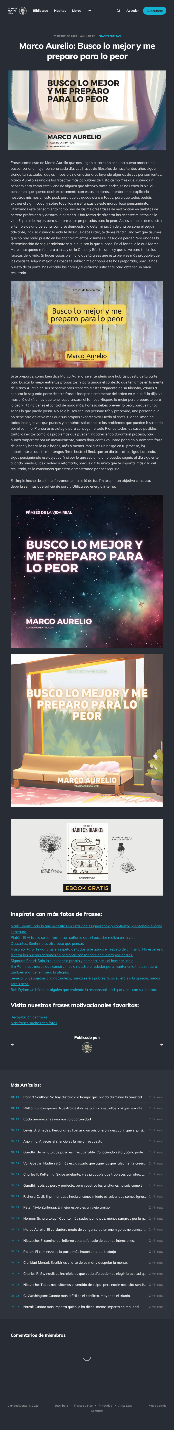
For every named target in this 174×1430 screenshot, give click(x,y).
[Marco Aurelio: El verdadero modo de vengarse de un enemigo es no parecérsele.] (87, 1229)
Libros (76, 11)
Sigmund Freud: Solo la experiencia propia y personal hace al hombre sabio (72, 960)
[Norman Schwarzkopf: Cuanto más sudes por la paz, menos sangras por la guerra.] (87, 1218)
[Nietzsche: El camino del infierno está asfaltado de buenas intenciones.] (87, 1240)
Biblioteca (40, 11)
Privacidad (105, 1405)
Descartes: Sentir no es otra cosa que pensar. (47, 943)
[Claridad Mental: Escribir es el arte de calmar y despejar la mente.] (87, 1262)
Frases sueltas (110, 36)
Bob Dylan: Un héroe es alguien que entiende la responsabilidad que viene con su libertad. (84, 989)
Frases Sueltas (83, 1405)
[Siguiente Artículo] (160, 1044)
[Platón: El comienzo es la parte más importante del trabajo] (87, 1251)
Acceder (132, 11)
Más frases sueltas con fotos (34, 1023)
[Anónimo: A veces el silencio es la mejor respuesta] (87, 1141)
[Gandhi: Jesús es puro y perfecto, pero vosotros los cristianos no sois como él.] (87, 1185)
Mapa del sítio (157, 1405)
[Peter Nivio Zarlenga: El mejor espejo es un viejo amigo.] (87, 1207)
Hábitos (60, 11)
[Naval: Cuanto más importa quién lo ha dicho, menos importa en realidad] (87, 1306)
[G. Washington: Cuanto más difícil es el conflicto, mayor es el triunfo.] (87, 1295)
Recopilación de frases (29, 1017)
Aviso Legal (125, 1405)
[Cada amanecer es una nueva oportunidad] (87, 1119)
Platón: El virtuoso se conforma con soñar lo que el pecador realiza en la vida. (73, 937)
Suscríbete (155, 11)
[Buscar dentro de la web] (118, 10)
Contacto (97, 1410)
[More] (89, 10)
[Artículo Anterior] (14, 1044)
